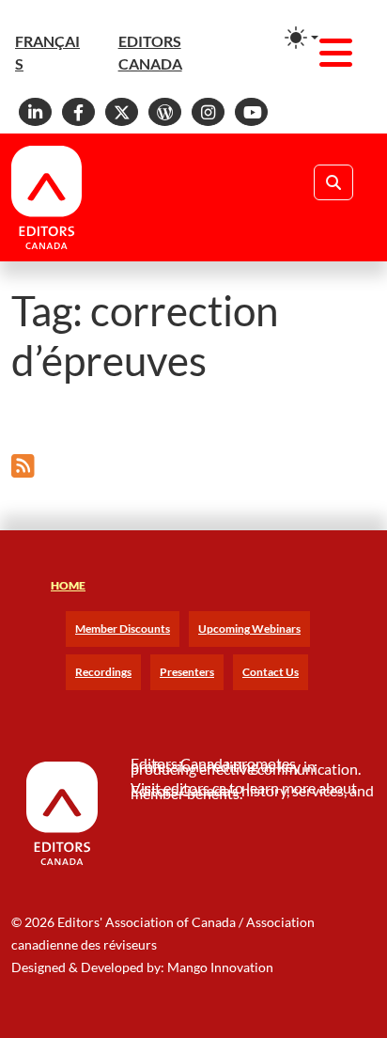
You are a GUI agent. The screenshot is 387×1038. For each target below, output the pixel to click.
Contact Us (270, 672)
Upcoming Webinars (249, 628)
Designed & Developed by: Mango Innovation (142, 967)
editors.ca (194, 787)
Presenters (187, 672)
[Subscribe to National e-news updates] (23, 465)
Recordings (103, 672)
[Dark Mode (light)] (301, 37)
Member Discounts (122, 628)
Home (68, 585)
